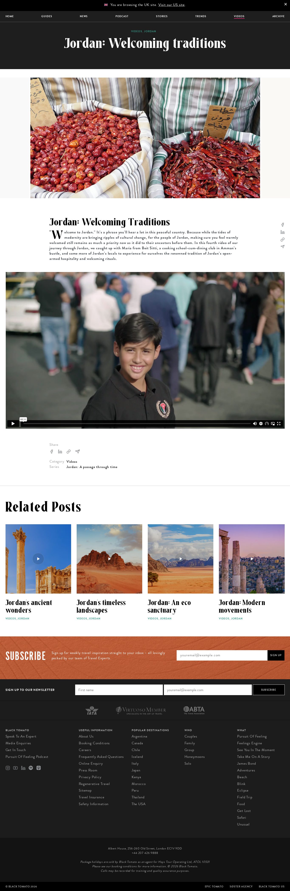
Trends (200, 16)
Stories (162, 16)
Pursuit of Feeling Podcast (27, 756)
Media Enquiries (18, 743)
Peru (135, 790)
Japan (136, 770)
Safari (241, 817)
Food (241, 804)
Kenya (136, 777)
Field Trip (244, 797)
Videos (239, 16)
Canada (137, 743)
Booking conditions (94, 743)
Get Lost (244, 810)
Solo (187, 763)
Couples (190, 736)
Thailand (138, 797)
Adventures (246, 770)
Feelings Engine (249, 743)
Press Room (88, 770)
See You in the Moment (256, 750)
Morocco (139, 783)
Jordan (150, 31)
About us (86, 736)
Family (189, 743)
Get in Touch (16, 750)
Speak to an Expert (21, 736)
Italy (135, 763)
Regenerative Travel (94, 783)
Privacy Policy (90, 777)
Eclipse (243, 790)
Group (189, 750)
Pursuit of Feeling (252, 736)
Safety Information (93, 804)
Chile (136, 750)
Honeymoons (194, 756)
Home (10, 16)
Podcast (121, 16)
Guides (46, 16)
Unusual (243, 824)
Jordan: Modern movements (242, 606)
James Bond (246, 763)
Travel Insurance (91, 797)
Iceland (137, 756)
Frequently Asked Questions (101, 756)
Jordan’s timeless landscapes (101, 606)
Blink (241, 783)
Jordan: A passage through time (92, 467)
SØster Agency (241, 886)
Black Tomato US (272, 886)
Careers (85, 750)
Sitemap (85, 790)
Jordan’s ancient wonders (29, 606)
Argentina (139, 736)
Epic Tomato (214, 886)
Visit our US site (171, 4)
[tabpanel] (145, 138)
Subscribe (268, 690)
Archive (278, 16)
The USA (139, 804)
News (84, 16)
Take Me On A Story (253, 756)
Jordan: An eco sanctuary (169, 606)
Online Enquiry (91, 763)
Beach (242, 777)
